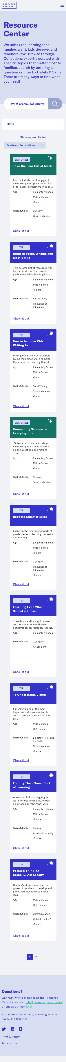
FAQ (29, 1006)
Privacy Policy (11, 1036)
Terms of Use (10, 1043)
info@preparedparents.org (44, 1002)
